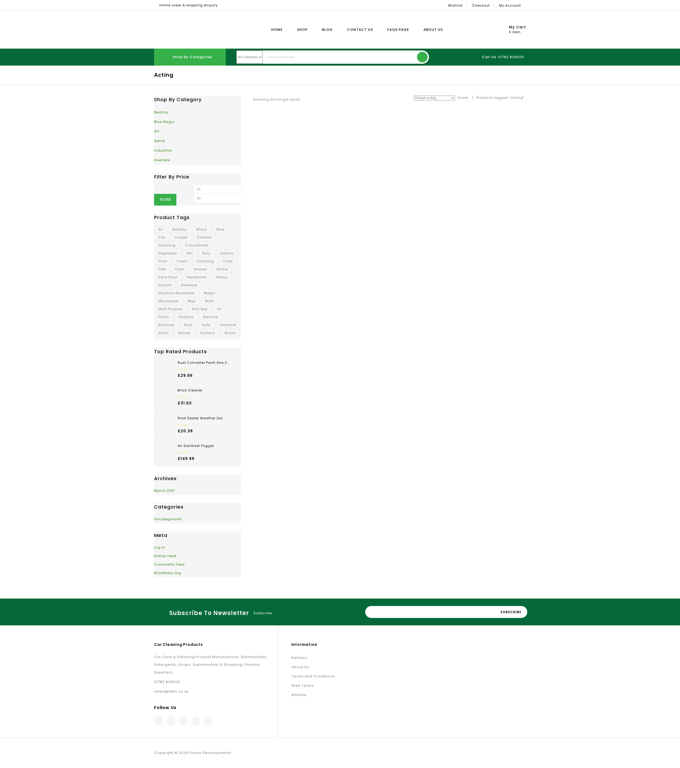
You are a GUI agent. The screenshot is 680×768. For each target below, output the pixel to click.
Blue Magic (164, 122)
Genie (159, 141)
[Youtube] (207, 721)
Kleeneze (162, 160)
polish (163, 317)
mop (192, 301)
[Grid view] (307, 99)
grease (200, 269)
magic (209, 293)
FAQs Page (398, 29)
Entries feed (165, 556)
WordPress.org (167, 573)
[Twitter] (171, 721)
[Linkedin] (183, 721)
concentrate (197, 245)
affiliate (299, 694)
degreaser (167, 253)
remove (210, 317)
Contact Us (360, 29)
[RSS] (195, 721)
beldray (180, 229)
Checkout (481, 5)
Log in (159, 547)
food (228, 261)
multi (209, 301)
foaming (205, 261)
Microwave (168, 301)
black (202, 229)
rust (188, 325)
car (161, 237)
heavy (221, 277)
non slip (199, 309)
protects (186, 317)
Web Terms (302, 685)
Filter (165, 199)
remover (166, 325)
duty (206, 253)
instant (165, 285)
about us (300, 666)
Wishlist (455, 5)
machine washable (176, 293)
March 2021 (164, 490)
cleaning (167, 245)
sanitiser (228, 325)
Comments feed (169, 564)
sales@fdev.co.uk (171, 691)
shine (163, 333)
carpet (181, 237)
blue (220, 229)
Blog (327, 29)
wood (229, 333)
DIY (157, 131)
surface (207, 333)
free (162, 269)
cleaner (204, 237)
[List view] (315, 99)
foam (182, 261)
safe (206, 325)
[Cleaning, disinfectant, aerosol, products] (185, 30)
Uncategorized (167, 519)
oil (219, 309)
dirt (190, 253)
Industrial (163, 150)
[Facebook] (158, 721)
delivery (299, 657)
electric (227, 253)
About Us (433, 29)
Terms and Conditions (313, 676)
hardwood (196, 277)
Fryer (179, 269)
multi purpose (170, 309)
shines (184, 333)
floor (162, 261)
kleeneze (189, 285)
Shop (302, 29)
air (160, 229)
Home (277, 29)
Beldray (161, 112)
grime (222, 269)
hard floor (167, 277)
